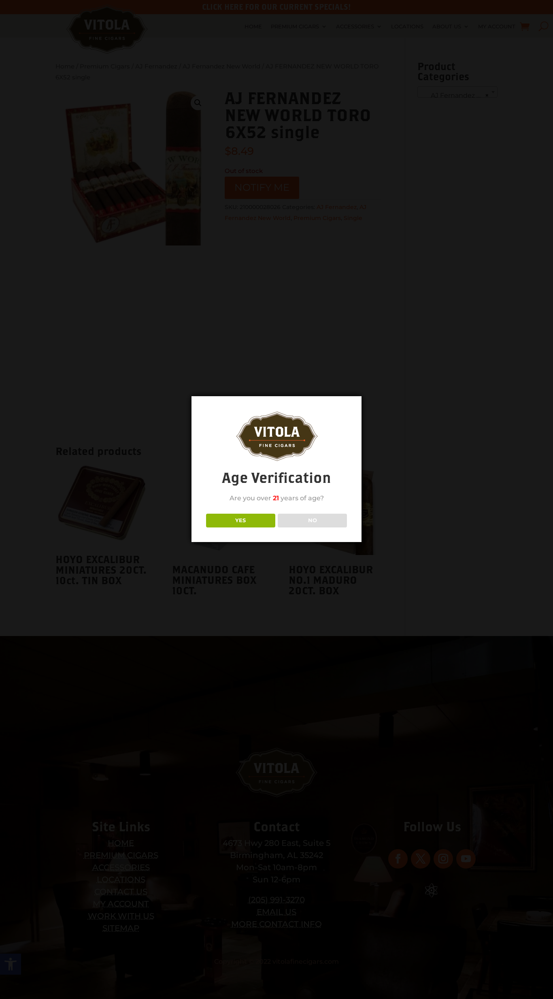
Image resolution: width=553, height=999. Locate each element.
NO (312, 520)
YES (240, 520)
